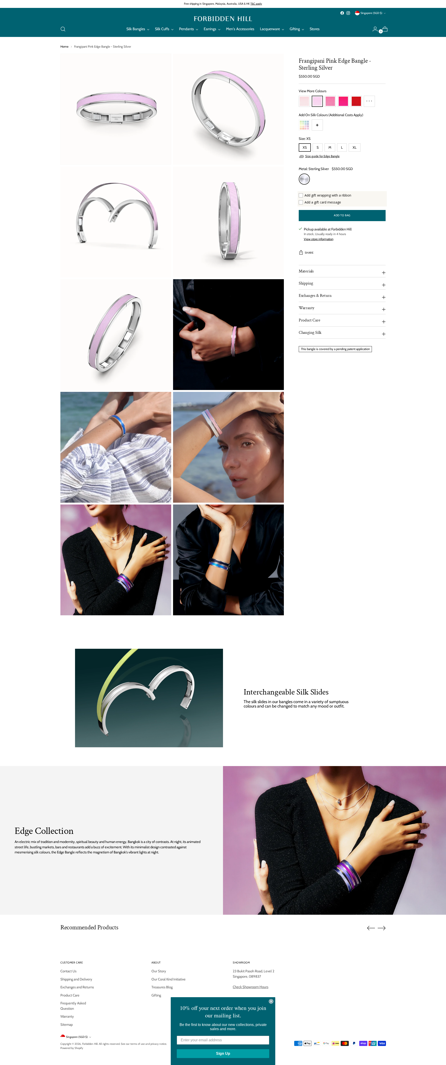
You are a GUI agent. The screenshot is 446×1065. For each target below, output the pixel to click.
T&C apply (256, 3)
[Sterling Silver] (304, 179)
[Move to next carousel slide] (382, 928)
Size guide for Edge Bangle (322, 156)
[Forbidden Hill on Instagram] (348, 13)
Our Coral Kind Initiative (168, 979)
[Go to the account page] (373, 29)
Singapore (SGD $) (371, 13)
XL (355, 147)
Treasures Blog (162, 987)
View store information (318, 239)
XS (305, 147)
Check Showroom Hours (250, 987)
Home (64, 46)
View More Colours (312, 91)
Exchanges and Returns (77, 987)
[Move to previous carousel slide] (371, 928)
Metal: (314, 169)
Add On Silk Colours (331, 115)
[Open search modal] (63, 29)
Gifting (156, 995)
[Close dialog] (271, 1001)
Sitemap (66, 1024)
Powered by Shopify (71, 1048)
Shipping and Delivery (76, 979)
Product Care (69, 995)
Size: (305, 139)
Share (309, 253)
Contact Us (68, 971)
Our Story (158, 971)
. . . (369, 99)
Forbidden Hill (90, 1043)
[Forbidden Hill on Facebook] (342, 13)
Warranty (67, 1016)
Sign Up (223, 1053)
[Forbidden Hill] (223, 18)
